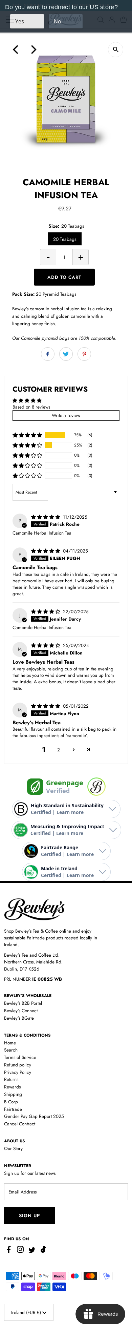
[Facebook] (9, 1251)
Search (11, 1049)
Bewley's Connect (21, 1010)
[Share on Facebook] (47, 354)
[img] (46, 517)
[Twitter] (32, 1251)
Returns (11, 1079)
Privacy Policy (17, 1072)
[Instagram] (20, 1251)
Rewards (12, 1086)
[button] (27, 435)
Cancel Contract (19, 1123)
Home (10, 1042)
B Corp (11, 1101)
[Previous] (16, 49)
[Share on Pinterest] (84, 354)
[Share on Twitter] (66, 354)
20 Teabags (64, 239)
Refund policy (17, 1064)
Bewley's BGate (19, 1018)
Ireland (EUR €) (26, 1312)
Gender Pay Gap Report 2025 (34, 1116)
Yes (19, 21)
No (57, 21)
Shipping (13, 1094)
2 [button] (58, 749)
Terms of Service (20, 1057)
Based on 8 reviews (31, 406)
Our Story (13, 1148)
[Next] (32, 49)
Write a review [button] (66, 415)
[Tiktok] (43, 1251)
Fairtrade (13, 1109)
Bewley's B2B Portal (23, 1003)
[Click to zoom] (115, 49)
